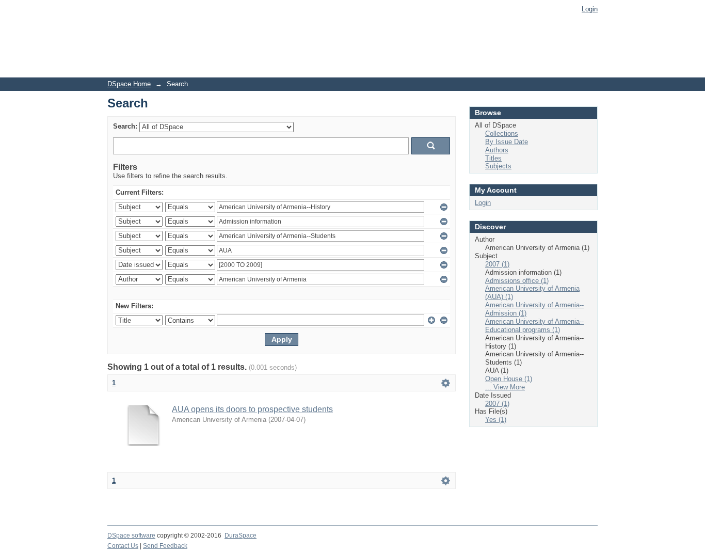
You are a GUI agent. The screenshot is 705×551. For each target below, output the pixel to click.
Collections (501, 133)
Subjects (498, 166)
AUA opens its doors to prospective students (252, 409)
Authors (496, 150)
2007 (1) (497, 264)
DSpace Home (129, 84)
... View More (505, 387)
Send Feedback (165, 545)
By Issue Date (506, 142)
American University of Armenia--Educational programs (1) (534, 326)
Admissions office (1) (517, 281)
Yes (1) (495, 419)
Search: (125, 126)
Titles (493, 158)
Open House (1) (508, 379)
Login (590, 9)
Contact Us (122, 545)
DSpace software (131, 535)
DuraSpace (241, 535)
